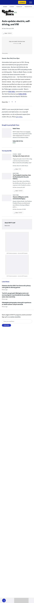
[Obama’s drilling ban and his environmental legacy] (7, 199)
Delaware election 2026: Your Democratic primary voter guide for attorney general (16, 286)
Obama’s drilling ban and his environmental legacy (20, 198)
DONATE (22, 2)
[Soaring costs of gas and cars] (7, 157)
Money (19, 154)
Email (15, 101)
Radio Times (16, 128)
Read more (7, 225)
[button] (4, 600)
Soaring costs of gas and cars (21, 156)
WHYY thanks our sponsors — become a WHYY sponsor (17, 253)
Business (5, 6)
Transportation (28, 6)
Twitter (12, 101)
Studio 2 (15, 154)
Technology (19, 6)
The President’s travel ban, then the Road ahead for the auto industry (22, 177)
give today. (19, 117)
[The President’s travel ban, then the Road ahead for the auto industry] (7, 178)
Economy (12, 6)
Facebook (9, 101)
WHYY (6, 2)
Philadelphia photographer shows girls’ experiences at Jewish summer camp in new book (16, 303)
